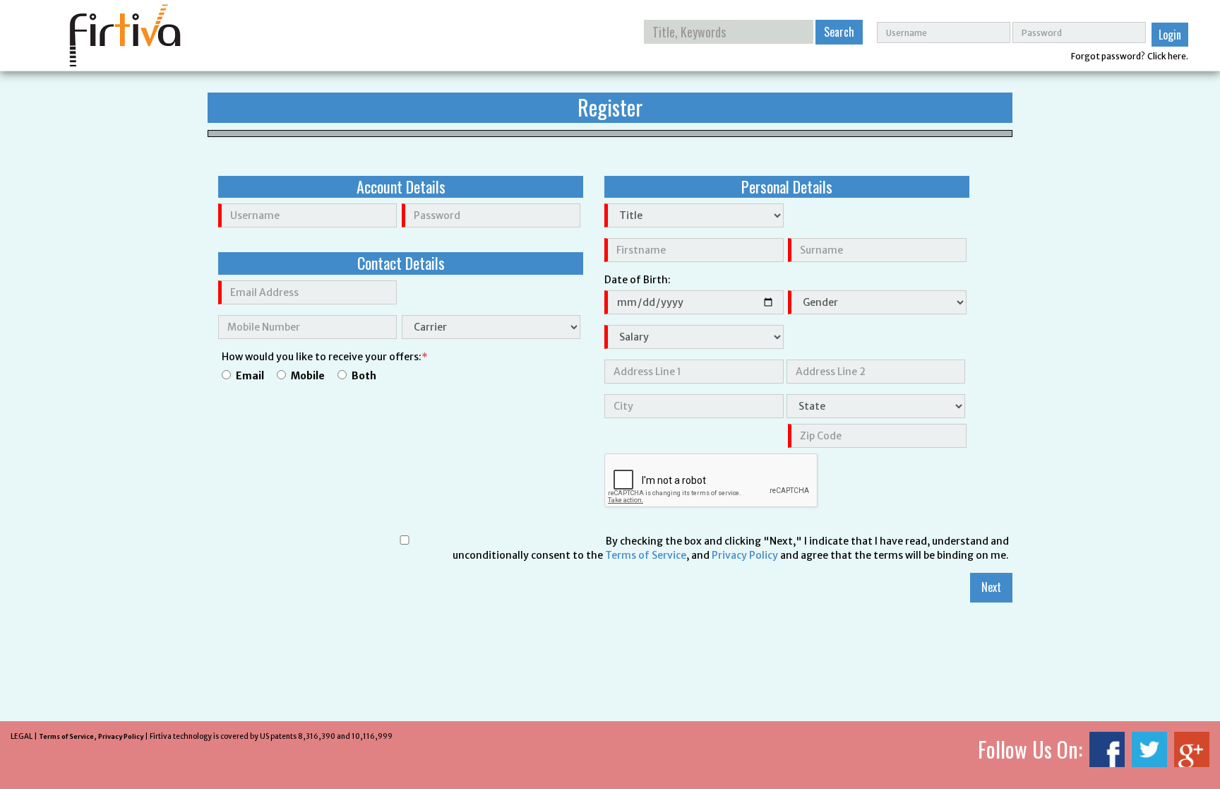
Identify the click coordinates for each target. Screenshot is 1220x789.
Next (991, 587)
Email (250, 375)
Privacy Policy (745, 555)
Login (1170, 34)
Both (364, 375)
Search (839, 31)
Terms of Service (645, 555)
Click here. (1167, 56)
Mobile (308, 375)
